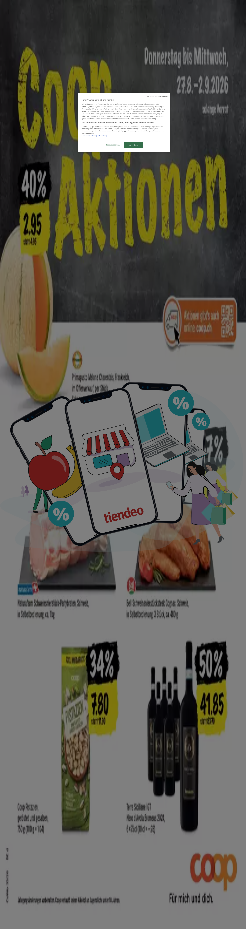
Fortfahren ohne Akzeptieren (157, 97)
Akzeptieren (133, 145)
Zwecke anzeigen (113, 145)
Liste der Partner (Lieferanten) (94, 136)
